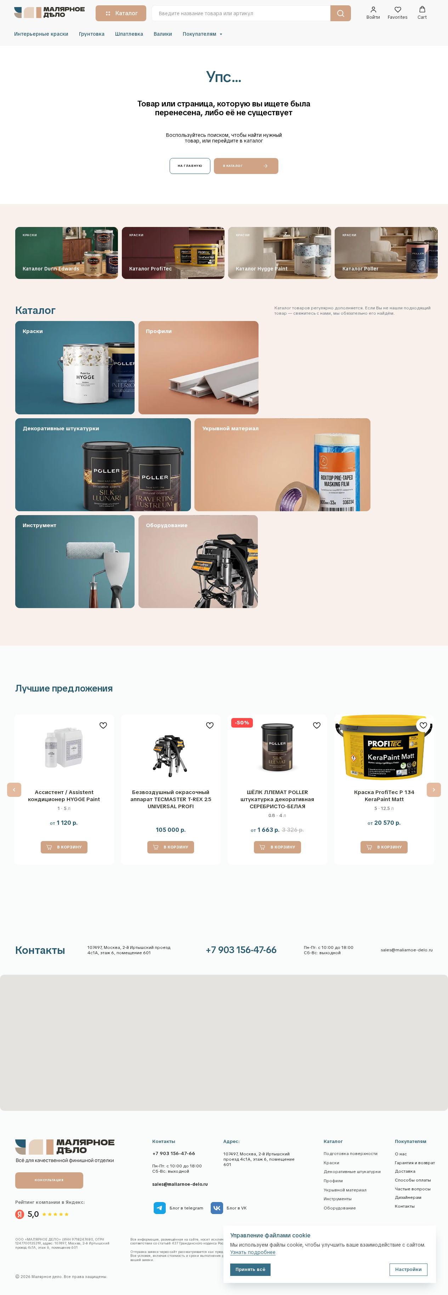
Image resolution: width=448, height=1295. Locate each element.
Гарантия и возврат (415, 1163)
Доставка (405, 1171)
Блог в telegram (186, 1208)
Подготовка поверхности (351, 1153)
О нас (401, 1154)
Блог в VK (237, 1208)
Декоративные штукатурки (352, 1171)
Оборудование (340, 1208)
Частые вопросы (413, 1189)
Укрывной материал (345, 1190)
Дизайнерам (408, 1197)
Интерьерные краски (41, 34)
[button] (373, 13)
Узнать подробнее (253, 1252)
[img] (160, 1208)
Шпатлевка (129, 34)
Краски (331, 1163)
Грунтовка (91, 34)
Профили (333, 1181)
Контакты (405, 1206)
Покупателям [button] (200, 34)
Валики (163, 34)
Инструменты (338, 1199)
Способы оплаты (413, 1180)
